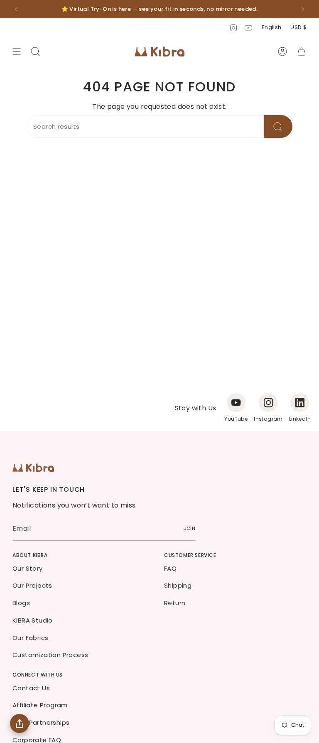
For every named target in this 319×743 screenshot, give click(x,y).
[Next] (303, 9)
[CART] (301, 51)
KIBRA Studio (32, 620)
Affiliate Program (40, 705)
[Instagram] (268, 402)
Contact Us (31, 688)
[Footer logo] (33, 467)
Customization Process (50, 654)
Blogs (21, 602)
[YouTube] (236, 402)
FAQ (170, 568)
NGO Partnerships (40, 722)
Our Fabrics (30, 637)
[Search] (278, 126)
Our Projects (32, 585)
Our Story (27, 568)
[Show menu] (16, 51)
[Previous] (16, 9)
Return (174, 602)
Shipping (177, 585)
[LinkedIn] (299, 402)
